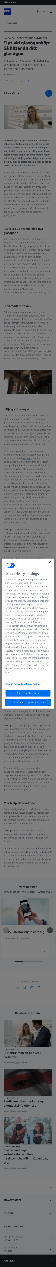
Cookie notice (13, 684)
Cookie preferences (28, 693)
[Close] (49, 562)
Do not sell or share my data (28, 702)
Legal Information (30, 684)
